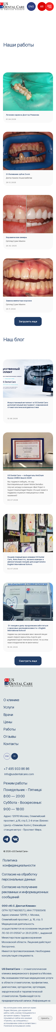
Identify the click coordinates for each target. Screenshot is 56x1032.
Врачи (8, 714)
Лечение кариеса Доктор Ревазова (22, 115)
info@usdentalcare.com (19, 774)
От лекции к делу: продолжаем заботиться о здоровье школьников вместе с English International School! (27, 627)
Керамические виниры (16, 237)
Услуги (8, 707)
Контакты (10, 744)
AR (41, 6)
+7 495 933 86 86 (16, 769)
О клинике (11, 700)
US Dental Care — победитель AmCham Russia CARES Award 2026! (25, 476)
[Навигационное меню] (49, 6)
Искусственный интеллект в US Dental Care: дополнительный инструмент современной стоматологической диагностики (27, 404)
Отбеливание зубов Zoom (18, 174)
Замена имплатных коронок (19, 301)
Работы (9, 729)
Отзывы (9, 736)
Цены (7, 722)
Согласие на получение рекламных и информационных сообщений (25, 892)
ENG (31, 6)
